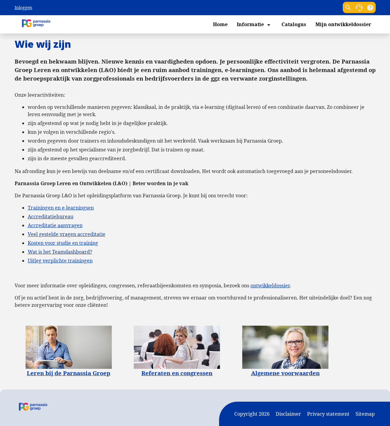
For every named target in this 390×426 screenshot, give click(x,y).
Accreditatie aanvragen (55, 225)
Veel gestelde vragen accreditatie (66, 234)
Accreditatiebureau (50, 216)
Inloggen (23, 7)
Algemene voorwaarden (285, 373)
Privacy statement (328, 413)
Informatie (254, 25)
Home (220, 24)
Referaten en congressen (176, 373)
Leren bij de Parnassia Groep (68, 373)
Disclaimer (288, 413)
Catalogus (294, 24)
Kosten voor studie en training (63, 243)
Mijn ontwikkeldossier (343, 24)
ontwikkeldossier (270, 285)
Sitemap (365, 413)
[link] (359, 7)
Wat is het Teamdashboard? (60, 251)
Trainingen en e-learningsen (61, 207)
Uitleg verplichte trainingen (60, 260)
